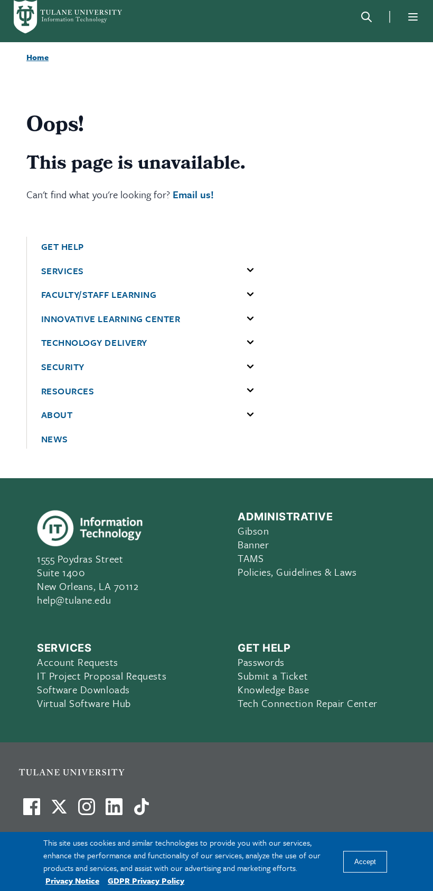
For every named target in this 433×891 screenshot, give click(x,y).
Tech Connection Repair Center (308, 703)
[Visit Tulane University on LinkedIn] (114, 810)
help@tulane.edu (74, 600)
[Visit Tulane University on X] (59, 810)
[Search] (366, 17)
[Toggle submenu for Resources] (250, 390)
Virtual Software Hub (84, 703)
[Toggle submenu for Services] (250, 270)
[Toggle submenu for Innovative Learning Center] (250, 319)
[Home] (69, 17)
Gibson (253, 531)
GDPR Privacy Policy (146, 880)
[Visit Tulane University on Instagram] (86, 810)
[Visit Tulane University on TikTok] (141, 810)
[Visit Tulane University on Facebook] (31, 810)
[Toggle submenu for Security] (250, 367)
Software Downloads (83, 689)
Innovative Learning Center (111, 319)
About (57, 415)
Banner (253, 544)
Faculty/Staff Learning (99, 295)
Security (62, 367)
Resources (68, 391)
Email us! (193, 194)
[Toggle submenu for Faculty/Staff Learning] (250, 294)
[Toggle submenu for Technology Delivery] (250, 342)
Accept (365, 862)
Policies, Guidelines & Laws (297, 572)
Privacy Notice (72, 880)
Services (62, 271)
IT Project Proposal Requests (101, 676)
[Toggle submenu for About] (250, 414)
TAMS (250, 558)
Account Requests (77, 662)
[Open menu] (413, 17)
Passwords (261, 662)
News (54, 439)
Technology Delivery (94, 342)
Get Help (62, 247)
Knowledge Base (273, 689)
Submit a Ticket (273, 676)
